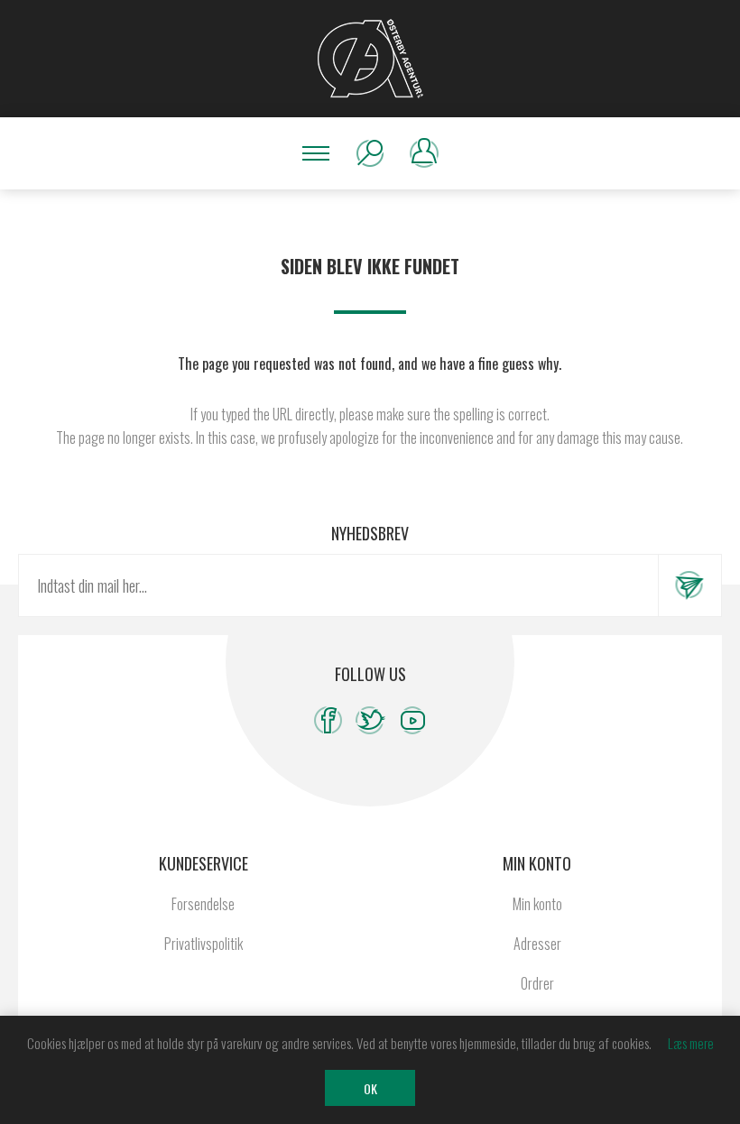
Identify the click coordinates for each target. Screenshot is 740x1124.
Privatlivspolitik (203, 943)
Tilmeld (689, 585)
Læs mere (691, 1043)
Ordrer (537, 983)
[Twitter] (370, 720)
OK (370, 1088)
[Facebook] (328, 720)
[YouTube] (413, 720)
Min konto (537, 904)
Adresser (537, 943)
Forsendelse (203, 904)
